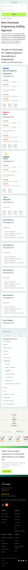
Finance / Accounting (7, 347)
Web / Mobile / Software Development (12, 383)
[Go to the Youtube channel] (23, 560)
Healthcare (5, 354)
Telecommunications (9, 380)
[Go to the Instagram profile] (26, 560)
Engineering (7, 370)
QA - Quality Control (9, 377)
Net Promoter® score (19, 37)
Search (14, 14)
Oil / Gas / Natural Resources (9, 404)
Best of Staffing (17, 35)
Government (5, 351)
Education (5, 344)
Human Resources (7, 357)
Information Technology (10, 373)
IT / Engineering (6, 360)
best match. (18, 62)
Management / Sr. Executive (8, 394)
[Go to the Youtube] (21, 560)
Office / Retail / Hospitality (8, 400)
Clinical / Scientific (6, 341)
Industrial (5, 387)
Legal (4, 390)
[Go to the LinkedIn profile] (19, 560)
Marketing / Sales (6, 397)
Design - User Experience (10, 367)
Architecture (7, 364)
